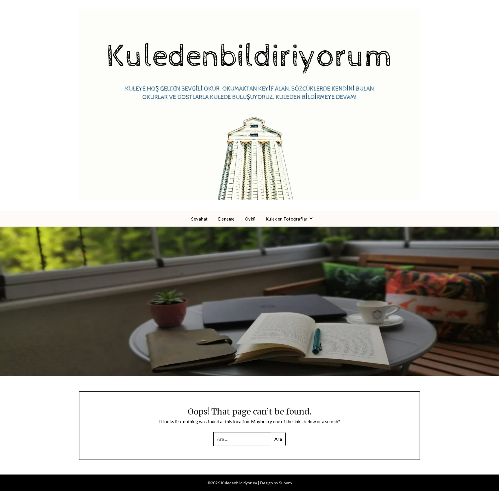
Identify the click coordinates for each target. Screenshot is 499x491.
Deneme (226, 218)
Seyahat (199, 218)
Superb (285, 482)
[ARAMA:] (242, 439)
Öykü (250, 218)
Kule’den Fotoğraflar (287, 218)
